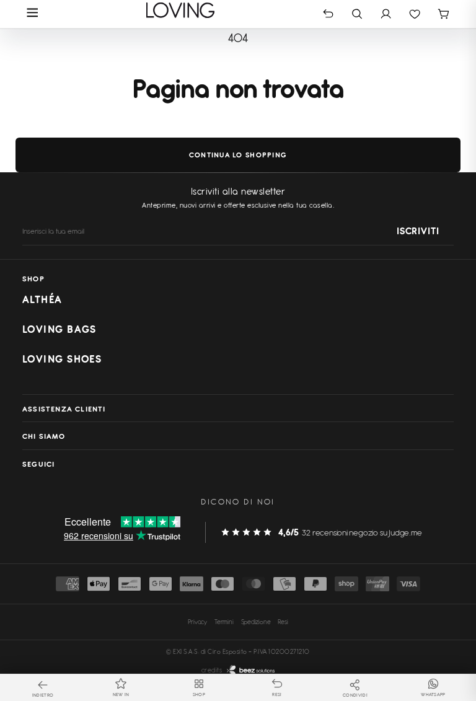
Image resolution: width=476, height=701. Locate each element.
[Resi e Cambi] (328, 13)
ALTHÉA (42, 299)
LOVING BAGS (59, 329)
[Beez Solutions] (251, 670)
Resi (283, 621)
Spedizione (256, 621)
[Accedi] (386, 13)
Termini (224, 621)
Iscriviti (418, 231)
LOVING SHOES (62, 359)
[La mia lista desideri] (415, 13)
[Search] (357, 13)
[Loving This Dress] (180, 10)
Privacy (197, 621)
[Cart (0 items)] (443, 13)
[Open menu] (32, 14)
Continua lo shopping (238, 155)
